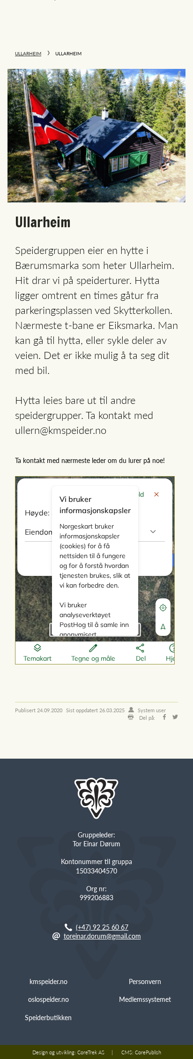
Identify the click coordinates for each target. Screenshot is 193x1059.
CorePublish (148, 1052)
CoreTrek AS (90, 1052)
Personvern (145, 981)
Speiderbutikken (48, 1017)
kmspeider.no (48, 981)
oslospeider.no (48, 999)
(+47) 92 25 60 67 (102, 927)
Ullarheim (28, 53)
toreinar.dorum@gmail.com (102, 935)
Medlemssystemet (145, 999)
